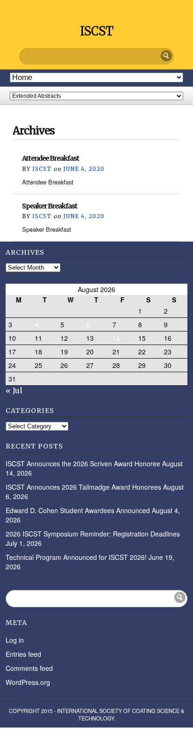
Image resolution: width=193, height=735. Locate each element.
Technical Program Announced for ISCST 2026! (76, 557)
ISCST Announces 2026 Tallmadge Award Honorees (83, 487)
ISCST (96, 31)
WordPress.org (28, 682)
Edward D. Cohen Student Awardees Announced (78, 510)
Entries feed (23, 654)
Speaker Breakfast (49, 206)
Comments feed (29, 668)
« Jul (14, 390)
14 (116, 338)
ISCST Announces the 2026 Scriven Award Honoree (83, 463)
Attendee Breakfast (50, 158)
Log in (15, 640)
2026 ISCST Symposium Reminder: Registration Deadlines (93, 533)
